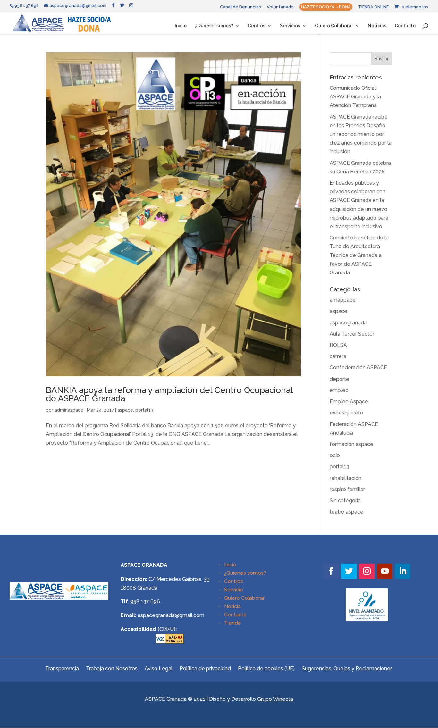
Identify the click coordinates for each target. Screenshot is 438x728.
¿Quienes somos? (214, 25)
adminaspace (69, 410)
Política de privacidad (205, 668)
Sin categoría (345, 501)
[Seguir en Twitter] (349, 571)
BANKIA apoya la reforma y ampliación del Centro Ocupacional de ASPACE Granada (169, 394)
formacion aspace (351, 444)
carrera (338, 356)
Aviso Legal (159, 668)
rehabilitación (345, 478)
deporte (339, 379)
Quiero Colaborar (334, 25)
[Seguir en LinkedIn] (402, 571)
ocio (335, 455)
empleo (339, 390)
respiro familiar (347, 489)
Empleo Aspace (349, 401)
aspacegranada (348, 323)
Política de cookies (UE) (266, 668)
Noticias (377, 25)
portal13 (144, 410)
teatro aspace (346, 512)
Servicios (290, 25)
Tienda (232, 623)
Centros (256, 25)
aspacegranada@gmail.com (171, 615)
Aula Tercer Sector (352, 334)
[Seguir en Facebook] (331, 571)
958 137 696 (145, 601)
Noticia (232, 606)
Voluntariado (280, 7)
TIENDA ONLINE (373, 7)
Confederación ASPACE (358, 367)
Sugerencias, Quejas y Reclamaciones (347, 668)
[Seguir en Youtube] (384, 571)
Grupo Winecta (275, 699)
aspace (125, 410)
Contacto (405, 25)
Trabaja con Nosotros (112, 668)
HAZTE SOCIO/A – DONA (326, 6)
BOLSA (338, 345)
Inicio (181, 25)
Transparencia (62, 668)
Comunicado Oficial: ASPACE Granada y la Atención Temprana (355, 96)
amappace (343, 300)
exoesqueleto (346, 413)
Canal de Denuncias (240, 7)
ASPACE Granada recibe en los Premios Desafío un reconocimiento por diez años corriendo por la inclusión (361, 134)
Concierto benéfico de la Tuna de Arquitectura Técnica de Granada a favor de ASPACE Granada (359, 255)
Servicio (233, 590)
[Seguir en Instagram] (367, 571)
